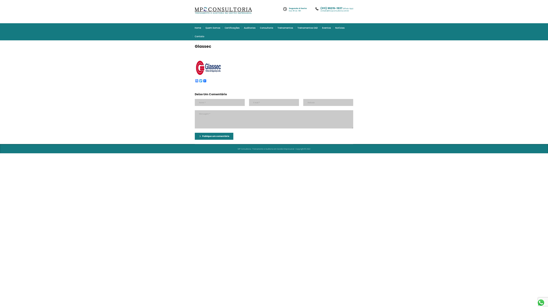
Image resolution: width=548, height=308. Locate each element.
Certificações (232, 27)
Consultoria (266, 27)
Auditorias (250, 27)
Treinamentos (285, 27)
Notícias (340, 27)
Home (198, 27)
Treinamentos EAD (307, 27)
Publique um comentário (215, 136)
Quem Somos (212, 27)
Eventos (326, 27)
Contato (199, 36)
